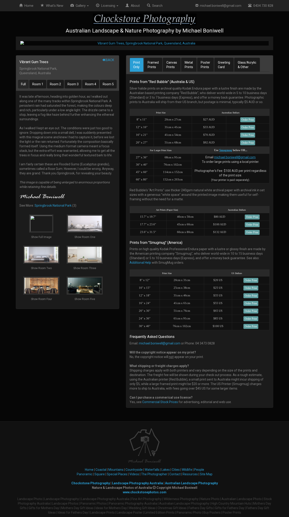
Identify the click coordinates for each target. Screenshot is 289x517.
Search (156, 6)
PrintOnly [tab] (136, 65)
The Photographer (154, 474)
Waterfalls (152, 469)
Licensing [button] (107, 6)
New (54, 6)
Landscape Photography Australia (137, 483)
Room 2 (55, 84)
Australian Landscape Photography (191, 483)
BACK (109, 60)
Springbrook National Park (53, 205)
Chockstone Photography (90, 483)
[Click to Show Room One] (144, 43)
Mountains (116, 469)
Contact (175, 474)
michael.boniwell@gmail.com (219, 5)
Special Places (117, 474)
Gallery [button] (80, 6)
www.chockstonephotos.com (144, 492)
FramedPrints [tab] (153, 65)
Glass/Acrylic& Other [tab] (247, 65)
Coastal (101, 469)
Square (99, 474)
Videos (134, 474)
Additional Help (140, 262)
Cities (176, 469)
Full (23, 84)
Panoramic (84, 474)
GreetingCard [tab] (224, 65)
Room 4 (90, 84)
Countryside (134, 469)
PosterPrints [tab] (205, 65)
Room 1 (37, 84)
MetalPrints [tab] (189, 65)
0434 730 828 (262, 6)
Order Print (248, 119)
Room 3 (73, 84)
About (134, 6)
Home (28, 6)
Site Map (206, 474)
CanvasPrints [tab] (171, 65)
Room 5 (108, 84)
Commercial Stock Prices (160, 402)
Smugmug (225, 150)
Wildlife (187, 469)
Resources (190, 474)
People (199, 469)
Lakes (165, 469)
